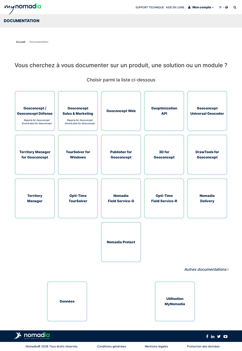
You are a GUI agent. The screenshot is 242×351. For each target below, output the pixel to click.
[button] (200, 7)
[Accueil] (23, 7)
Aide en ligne (175, 7)
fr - (222, 7)
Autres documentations (205, 269)
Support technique (150, 7)
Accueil (20, 41)
